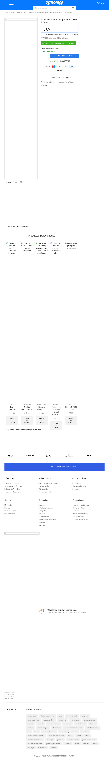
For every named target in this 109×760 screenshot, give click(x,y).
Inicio (6, 12)
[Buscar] (73, 8)
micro (75, 732)
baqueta (85, 716)
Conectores (68, 12)
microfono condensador (36, 736)
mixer (70, 736)
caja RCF (31, 724)
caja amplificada (89, 720)
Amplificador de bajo (48, 716)
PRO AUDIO (21, 12)
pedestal (68, 744)
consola (40, 724)
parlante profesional (53, 744)
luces (36, 732)
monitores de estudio (35, 740)
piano (77, 744)
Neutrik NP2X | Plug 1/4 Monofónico (71, 409)
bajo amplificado (72, 716)
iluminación (57, 728)
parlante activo (73, 740)
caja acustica (75, 720)
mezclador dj (64, 732)
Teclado (53, 748)
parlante (60, 740)
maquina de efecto (48, 732)
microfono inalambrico (56, 736)
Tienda (12, 12)
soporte (86, 744)
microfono (85, 732)
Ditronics (93, 724)
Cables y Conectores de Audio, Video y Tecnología (45, 12)
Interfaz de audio (93, 728)
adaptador (53, 82)
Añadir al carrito (65, 56)
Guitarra (30, 728)
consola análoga (53, 724)
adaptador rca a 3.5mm (65, 82)
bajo (60, 716)
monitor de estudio (83, 736)
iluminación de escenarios (74, 728)
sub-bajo (31, 748)
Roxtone (44, 85)
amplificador (32, 716)
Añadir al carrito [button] (12, 420)
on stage (50, 740)
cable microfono (48, 720)
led (29, 732)
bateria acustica (33, 720)
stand (95, 744)
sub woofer (42, 748)
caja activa (62, 720)
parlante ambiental (88, 740)
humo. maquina (43, 728)
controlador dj (80, 724)
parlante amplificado (35, 744)
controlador (67, 724)
